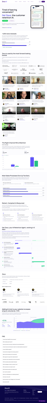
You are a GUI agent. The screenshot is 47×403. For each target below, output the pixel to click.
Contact (33, 394)
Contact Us (32, 1)
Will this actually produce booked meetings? (10, 361)
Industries (20, 1)
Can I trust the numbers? (7, 371)
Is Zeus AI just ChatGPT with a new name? (9, 339)
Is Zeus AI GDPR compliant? (7, 349)
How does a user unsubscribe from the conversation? (11, 359)
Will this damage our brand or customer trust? (10, 364)
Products (16, 1)
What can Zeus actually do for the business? (10, 354)
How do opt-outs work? (6, 376)
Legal (33, 393)
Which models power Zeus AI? (7, 341)
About (33, 391)
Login (40, 1)
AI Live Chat (25, 391)
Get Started (5, 20)
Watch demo (12, 20)
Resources (24, 1)
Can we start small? (6, 381)
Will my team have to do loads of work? (9, 366)
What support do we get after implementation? (10, 356)
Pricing (28, 1)
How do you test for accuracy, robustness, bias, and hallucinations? (13, 344)
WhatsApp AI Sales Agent (27, 392)
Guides (33, 392)
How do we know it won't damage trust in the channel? (11, 379)
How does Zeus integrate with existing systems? (10, 351)
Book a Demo (39, 391)
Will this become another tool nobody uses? (10, 369)
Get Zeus (43, 1)
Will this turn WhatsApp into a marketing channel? (11, 374)
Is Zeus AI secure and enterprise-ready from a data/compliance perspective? (15, 346)
